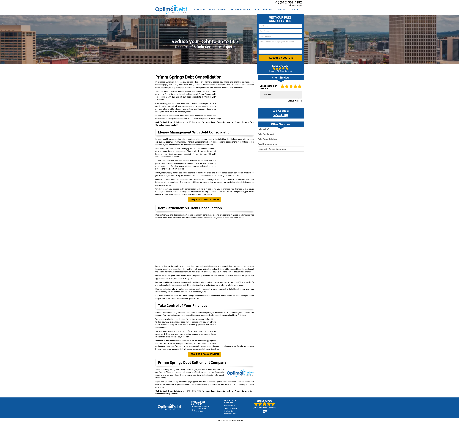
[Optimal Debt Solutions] (169, 407)
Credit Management (268, 144)
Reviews (281, 9)
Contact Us (297, 9)
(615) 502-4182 (290, 2)
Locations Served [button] (231, 414)
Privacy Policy (229, 406)
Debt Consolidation (240, 9)
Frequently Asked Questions (272, 149)
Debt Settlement (217, 9)
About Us (267, 9)
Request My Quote (279, 58)
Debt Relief (199, 9)
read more (268, 94)
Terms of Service (230, 408)
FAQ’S (256, 9)
